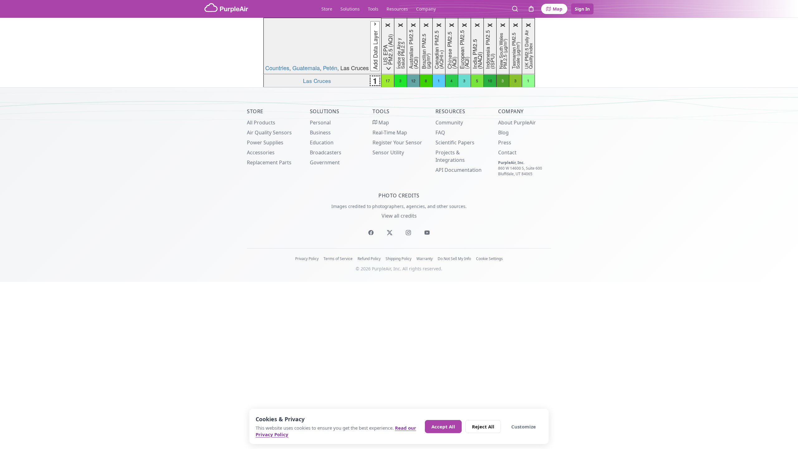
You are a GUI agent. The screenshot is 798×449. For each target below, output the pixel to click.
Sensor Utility (388, 152)
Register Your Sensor (397, 142)
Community (449, 122)
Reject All (483, 426)
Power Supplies (265, 142)
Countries (277, 68)
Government (325, 162)
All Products (261, 122)
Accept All (443, 426)
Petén (330, 68)
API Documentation (458, 170)
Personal (320, 122)
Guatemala (306, 68)
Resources (397, 9)
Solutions (350, 9)
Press (504, 142)
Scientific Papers (454, 142)
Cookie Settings (489, 258)
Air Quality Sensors (269, 132)
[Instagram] (408, 232)
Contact (507, 152)
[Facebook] (371, 232)
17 (388, 80)
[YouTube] (427, 232)
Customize (523, 426)
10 (490, 80)
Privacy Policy (307, 258)
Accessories (261, 152)
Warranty (424, 258)
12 (413, 80)
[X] (389, 232)
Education (322, 142)
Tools (373, 9)
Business (320, 132)
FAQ (440, 132)
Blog (503, 132)
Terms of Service (338, 258)
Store (326, 9)
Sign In (582, 9)
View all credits (399, 215)
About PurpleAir (517, 122)
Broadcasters (325, 152)
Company (426, 9)
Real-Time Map (390, 132)
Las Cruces (317, 80)
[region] (399, 52)
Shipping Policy (398, 258)
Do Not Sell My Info (454, 258)
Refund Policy (369, 258)
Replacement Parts (269, 162)
